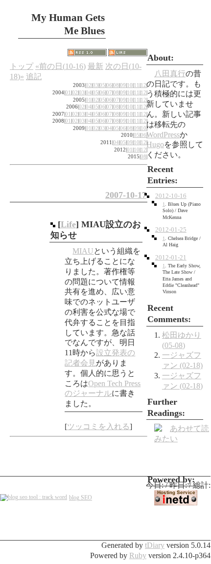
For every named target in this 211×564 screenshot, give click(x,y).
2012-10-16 (171, 196)
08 (116, 85)
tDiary (154, 545)
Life (68, 224)
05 (102, 85)
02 (89, 85)
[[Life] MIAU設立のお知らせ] (52, 224)
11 (137, 85)
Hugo (155, 144)
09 (123, 85)
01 (68, 92)
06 (109, 85)
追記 (34, 76)
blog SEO (80, 497)
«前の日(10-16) (60, 66)
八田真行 (170, 73)
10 (130, 85)
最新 (95, 66)
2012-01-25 (171, 229)
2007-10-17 (125, 195)
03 (95, 85)
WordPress (163, 134)
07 (109, 92)
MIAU (83, 251)
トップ (21, 66)
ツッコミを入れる (98, 426)
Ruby (137, 555)
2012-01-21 (171, 257)
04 (89, 92)
